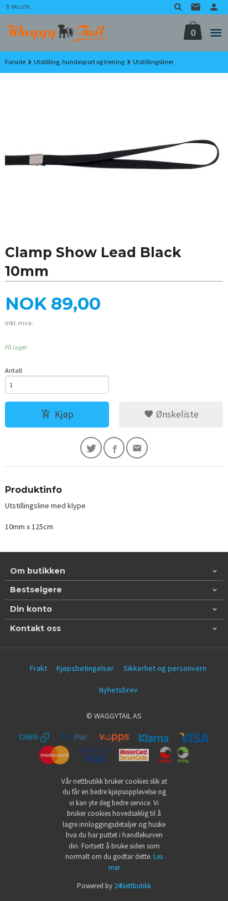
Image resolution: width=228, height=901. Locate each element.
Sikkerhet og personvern (164, 668)
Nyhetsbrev (118, 690)
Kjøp (64, 414)
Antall (13, 370)
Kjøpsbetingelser (85, 668)
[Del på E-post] (137, 448)
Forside (15, 62)
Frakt (38, 668)
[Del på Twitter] (91, 448)
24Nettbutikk (132, 885)
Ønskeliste (176, 414)
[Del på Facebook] (114, 448)
